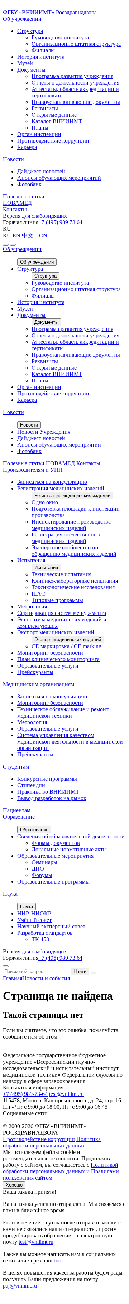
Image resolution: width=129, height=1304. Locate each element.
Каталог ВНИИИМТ (57, 121)
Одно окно (45, 502)
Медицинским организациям (38, 684)
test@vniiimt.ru (66, 1094)
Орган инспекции (39, 134)
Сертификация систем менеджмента (61, 613)
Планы (40, 128)
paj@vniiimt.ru (20, 1286)
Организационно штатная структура (76, 44)
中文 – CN (34, 235)
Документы (31, 70)
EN (16, 235)
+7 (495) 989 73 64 (60, 222)
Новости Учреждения (43, 432)
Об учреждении (22, 19)
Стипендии (31, 785)
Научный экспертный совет (51, 926)
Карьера (27, 147)
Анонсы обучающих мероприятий (59, 178)
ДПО (38, 869)
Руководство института (60, 37)
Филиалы (43, 50)
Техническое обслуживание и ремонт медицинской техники (63, 712)
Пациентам (16, 810)
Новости (13, 159)
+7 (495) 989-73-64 (25, 1094)
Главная (12, 978)
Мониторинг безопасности (50, 653)
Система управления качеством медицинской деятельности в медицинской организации (70, 741)
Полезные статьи (23, 196)
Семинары (44, 862)
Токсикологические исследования (73, 587)
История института (40, 57)
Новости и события (46, 978)
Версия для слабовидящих (35, 216)
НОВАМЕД (17, 203)
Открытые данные (54, 115)
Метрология (32, 606)
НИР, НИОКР (34, 913)
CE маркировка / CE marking (66, 646)
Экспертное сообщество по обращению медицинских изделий (74, 550)
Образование (19, 817)
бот (58, 1260)
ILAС (38, 594)
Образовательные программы (53, 882)
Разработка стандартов (45, 933)
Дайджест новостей (41, 171)
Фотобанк (29, 184)
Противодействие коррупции (53, 141)
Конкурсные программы (47, 779)
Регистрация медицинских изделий (60, 488)
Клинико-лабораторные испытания (75, 581)
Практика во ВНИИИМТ (48, 792)
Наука (10, 894)
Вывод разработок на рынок (51, 798)
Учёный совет (34, 920)
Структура (30, 31)
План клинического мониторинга (58, 659)
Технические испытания (61, 574)
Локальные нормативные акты (69, 849)
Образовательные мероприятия (55, 856)
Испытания (31, 560)
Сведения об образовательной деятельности (71, 836)
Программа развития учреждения (72, 76)
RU (7, 235)
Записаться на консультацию (52, 482)
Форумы (42, 875)
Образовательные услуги (47, 666)
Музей (25, 63)
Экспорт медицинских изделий (55, 632)
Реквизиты (45, 108)
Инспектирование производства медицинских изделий (71, 525)
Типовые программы (57, 600)
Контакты (15, 209)
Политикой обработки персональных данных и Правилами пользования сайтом (61, 1171)
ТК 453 (40, 939)
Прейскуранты (35, 672)
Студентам (16, 767)
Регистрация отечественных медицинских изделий (66, 537)
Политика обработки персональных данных (52, 1142)
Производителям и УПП (33, 470)
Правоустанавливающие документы (76, 102)
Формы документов (56, 843)
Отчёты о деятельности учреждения (75, 83)
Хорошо (14, 1185)
